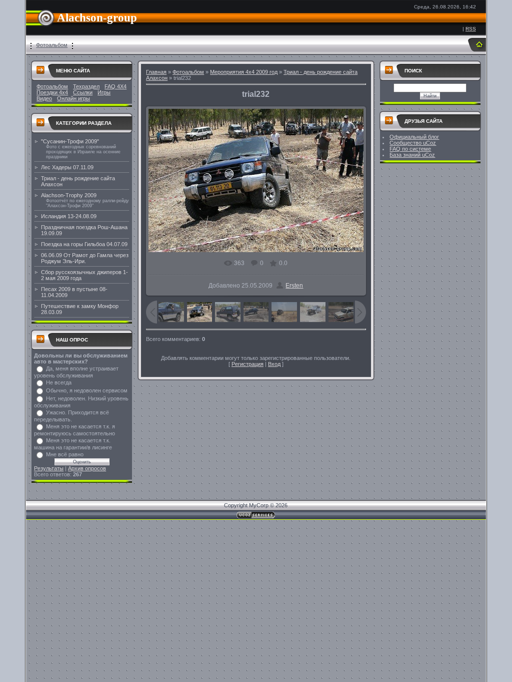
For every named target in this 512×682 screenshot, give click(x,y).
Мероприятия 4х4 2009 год (244, 72)
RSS (471, 28)
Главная (156, 72)
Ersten (294, 285)
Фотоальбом (52, 45)
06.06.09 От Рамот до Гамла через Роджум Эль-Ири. (84, 258)
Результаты (49, 468)
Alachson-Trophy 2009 (68, 195)
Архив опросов (87, 468)
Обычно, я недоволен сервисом (87, 390)
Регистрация (248, 364)
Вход (274, 364)
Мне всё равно (65, 454)
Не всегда (59, 382)
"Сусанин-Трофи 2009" (70, 141)
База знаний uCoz (412, 155)
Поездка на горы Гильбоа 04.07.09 (84, 244)
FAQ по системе (410, 149)
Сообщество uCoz (413, 143)
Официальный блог (414, 137)
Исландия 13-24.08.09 (68, 216)
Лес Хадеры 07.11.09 (67, 167)
